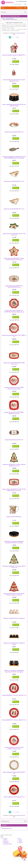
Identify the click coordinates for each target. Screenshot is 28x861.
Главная (3, 18)
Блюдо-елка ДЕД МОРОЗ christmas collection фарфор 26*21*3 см (14, 465)
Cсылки (20, 841)
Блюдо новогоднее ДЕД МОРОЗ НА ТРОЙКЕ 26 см (14, 335)
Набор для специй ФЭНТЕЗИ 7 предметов (14, 618)
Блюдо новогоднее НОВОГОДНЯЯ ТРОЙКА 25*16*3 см (14, 363)
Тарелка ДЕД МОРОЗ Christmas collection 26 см (14, 720)
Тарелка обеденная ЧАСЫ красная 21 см (14, 797)
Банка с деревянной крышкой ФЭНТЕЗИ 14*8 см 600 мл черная (14, 105)
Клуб (19, 838)
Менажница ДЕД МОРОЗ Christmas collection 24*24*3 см (14, 566)
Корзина (20, 839)
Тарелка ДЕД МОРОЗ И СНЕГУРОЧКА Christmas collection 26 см (14, 748)
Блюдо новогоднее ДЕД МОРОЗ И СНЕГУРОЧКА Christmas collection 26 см (14, 311)
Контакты (20, 842)
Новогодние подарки (9, 18)
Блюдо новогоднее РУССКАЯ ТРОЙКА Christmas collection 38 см (14, 388)
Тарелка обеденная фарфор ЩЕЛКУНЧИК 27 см (14, 772)
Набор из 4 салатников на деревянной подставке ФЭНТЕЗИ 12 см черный (14, 671)
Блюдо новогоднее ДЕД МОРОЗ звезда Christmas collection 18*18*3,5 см (14, 259)
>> (14, 37)
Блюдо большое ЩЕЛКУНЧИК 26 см (14, 132)
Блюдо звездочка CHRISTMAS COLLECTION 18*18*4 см (14, 234)
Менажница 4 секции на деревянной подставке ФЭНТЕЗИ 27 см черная (14, 542)
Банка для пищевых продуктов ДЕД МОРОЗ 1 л (14, 55)
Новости (5, 839)
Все (17, 37)
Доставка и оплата (7, 844)
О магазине (6, 842)
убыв (19, 33)
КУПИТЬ (16, 61)
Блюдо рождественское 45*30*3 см (14, 439)
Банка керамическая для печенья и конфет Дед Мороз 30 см (14, 80)
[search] (25, 4)
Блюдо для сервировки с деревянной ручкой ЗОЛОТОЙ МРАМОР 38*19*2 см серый (14, 157)
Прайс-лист (6, 841)
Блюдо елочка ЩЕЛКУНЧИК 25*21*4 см (14, 181)
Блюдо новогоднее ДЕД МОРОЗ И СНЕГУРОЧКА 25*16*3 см (14, 286)
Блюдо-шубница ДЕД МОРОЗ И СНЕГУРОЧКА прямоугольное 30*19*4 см (14, 489)
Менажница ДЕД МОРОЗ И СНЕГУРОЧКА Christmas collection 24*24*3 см (14, 594)
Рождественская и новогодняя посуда (10, 19)
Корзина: (20, 7)
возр (17, 33)
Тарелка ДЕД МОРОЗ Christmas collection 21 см (14, 695)
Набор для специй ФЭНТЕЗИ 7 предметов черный (14, 643)
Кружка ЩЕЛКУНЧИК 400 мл (14, 516)
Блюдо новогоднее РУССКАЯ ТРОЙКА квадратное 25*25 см (14, 412)
